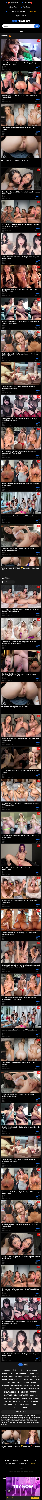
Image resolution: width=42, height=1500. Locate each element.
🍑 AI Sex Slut (13, 3)
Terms (25, 1460)
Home (7, 1460)
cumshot (5, 1385)
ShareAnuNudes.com (17, 1471)
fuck (14, 1370)
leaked (11, 1389)
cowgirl (24, 1389)
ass (4, 1404)
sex (13, 1382)
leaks (4, 1373)
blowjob (28, 1386)
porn (20, 1370)
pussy (33, 1382)
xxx (20, 1379)
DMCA (34, 1460)
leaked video (34, 1373)
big (17, 1389)
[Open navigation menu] (21, 31)
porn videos (16, 1386)
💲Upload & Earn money (16, 11)
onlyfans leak (10, 1392)
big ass (36, 1386)
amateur (7, 1370)
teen (11, 1373)
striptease (33, 1398)
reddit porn (35, 1379)
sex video (23, 1407)
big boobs (18, 1376)
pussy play (34, 1395)
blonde (4, 1376)
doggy (25, 1379)
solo (5, 1401)
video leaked (20, 1373)
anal (4, 1389)
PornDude (26, 7)
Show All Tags (21, 1412)
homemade (34, 1401)
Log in (24, 15)
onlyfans (8, 1395)
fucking (24, 1398)
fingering (33, 1392)
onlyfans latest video (19, 1401)
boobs (26, 1376)
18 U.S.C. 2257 (10, 1463)
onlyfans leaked (31, 1370)
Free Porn (13, 7)
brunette (7, 1398)
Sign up (18, 15)
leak (10, 1404)
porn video (23, 1392)
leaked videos (24, 1404)
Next (25, 1364)
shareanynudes (21, 1395)
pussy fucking (34, 1389)
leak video (35, 1376)
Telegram (22, 1463)
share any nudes (9, 1379)
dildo (8, 1382)
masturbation (23, 1382)
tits (15, 1407)
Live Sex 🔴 (28, 3)
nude (11, 1376)
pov (15, 1404)
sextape (34, 1404)
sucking (16, 1398)
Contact (33, 1463)
